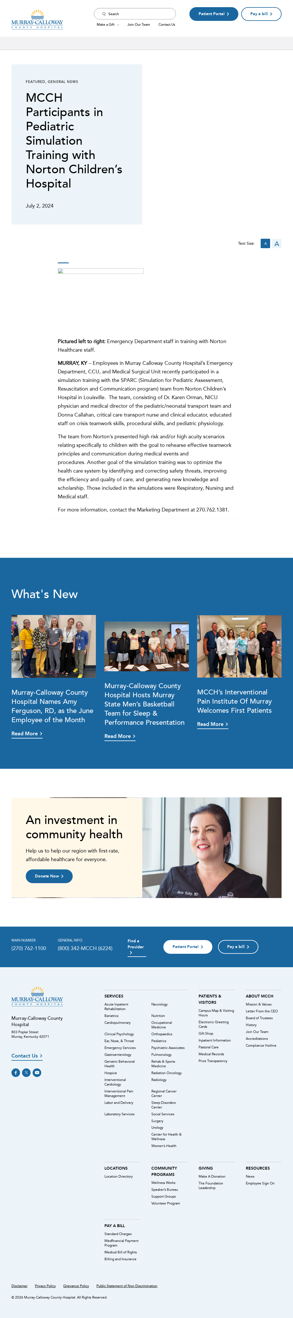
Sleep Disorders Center (163, 1105)
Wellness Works (163, 1182)
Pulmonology (161, 1054)
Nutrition (158, 1016)
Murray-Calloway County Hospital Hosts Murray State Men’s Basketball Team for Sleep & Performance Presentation (144, 704)
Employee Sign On (260, 1183)
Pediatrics (158, 1041)
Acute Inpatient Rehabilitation (116, 1006)
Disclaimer (19, 1286)
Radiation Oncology (166, 1073)
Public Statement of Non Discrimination (126, 1286)
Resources (258, 1168)
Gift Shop (206, 1033)
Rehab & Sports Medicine (163, 1063)
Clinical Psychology (119, 1034)
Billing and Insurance (120, 1259)
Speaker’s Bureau (164, 1189)
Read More (24, 734)
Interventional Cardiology (115, 1082)
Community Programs (164, 1171)
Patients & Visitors (210, 999)
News (250, 1176)
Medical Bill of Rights (120, 1252)
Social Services (162, 1114)
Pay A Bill (114, 1226)
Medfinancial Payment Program (121, 1243)
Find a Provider (136, 944)
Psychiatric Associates (168, 1048)
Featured (35, 81)
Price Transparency (213, 1061)
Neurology (159, 1004)
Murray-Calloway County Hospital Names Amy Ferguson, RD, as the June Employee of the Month (52, 705)
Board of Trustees (259, 1018)
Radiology (159, 1080)
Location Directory (118, 1176)
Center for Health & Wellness (166, 1136)
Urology (157, 1127)
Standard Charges (118, 1234)
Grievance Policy (76, 1286)
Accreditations (257, 1038)
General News (63, 81)
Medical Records (211, 1054)
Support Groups (163, 1196)
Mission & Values (259, 1004)
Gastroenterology (117, 1054)
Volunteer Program (165, 1203)
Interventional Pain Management (118, 1093)
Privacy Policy (45, 1286)
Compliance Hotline (261, 1045)
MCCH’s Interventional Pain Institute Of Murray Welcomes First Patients (234, 701)
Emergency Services (120, 1048)
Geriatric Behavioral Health (119, 1063)
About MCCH (259, 996)
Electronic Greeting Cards (214, 1024)
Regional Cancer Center (164, 1093)
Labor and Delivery (118, 1102)
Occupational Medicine (161, 1025)
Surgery (157, 1121)
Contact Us (167, 24)
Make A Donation (212, 1176)
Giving (206, 1168)
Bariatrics (111, 1016)
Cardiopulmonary (117, 1022)
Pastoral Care (209, 1047)
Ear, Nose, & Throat (119, 1041)
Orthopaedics (161, 1034)
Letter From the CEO (262, 1011)
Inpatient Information (215, 1040)
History (251, 1025)
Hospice (110, 1073)
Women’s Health (164, 1146)
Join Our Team (138, 24)
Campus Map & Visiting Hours (216, 1013)
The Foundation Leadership (211, 1185)
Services (113, 996)
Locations (116, 1168)
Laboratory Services (119, 1114)
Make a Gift (105, 24)
